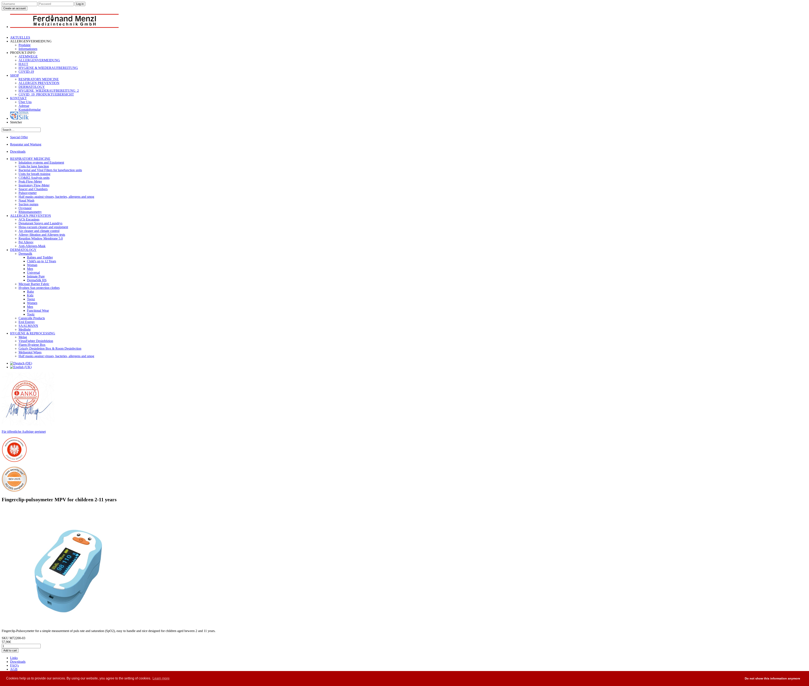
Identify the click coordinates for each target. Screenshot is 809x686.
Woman (32, 265)
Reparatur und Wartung (25, 144)
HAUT (23, 64)
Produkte (25, 45)
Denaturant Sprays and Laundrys (40, 223)
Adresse (24, 106)
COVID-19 (26, 71)
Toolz (31, 314)
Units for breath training (34, 174)
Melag (23, 337)
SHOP (14, 75)
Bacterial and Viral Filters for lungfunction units (50, 170)
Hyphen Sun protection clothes (39, 288)
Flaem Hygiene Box (32, 344)
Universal (33, 272)
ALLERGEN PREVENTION (39, 83)
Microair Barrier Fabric (34, 284)
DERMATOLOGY (32, 87)
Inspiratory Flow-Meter (34, 185)
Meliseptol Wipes (30, 352)
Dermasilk (25, 253)
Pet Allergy (26, 242)
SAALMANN (28, 326)
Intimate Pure (36, 276)
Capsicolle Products (32, 318)
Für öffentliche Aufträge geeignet (24, 431)
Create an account (14, 8)
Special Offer (19, 137)
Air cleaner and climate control (39, 231)
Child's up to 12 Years (41, 261)
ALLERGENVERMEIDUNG (39, 60)
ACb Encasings (29, 219)
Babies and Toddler (40, 257)
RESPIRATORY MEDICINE (39, 79)
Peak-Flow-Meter (30, 181)
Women (32, 303)
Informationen (28, 49)
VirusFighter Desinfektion (36, 341)
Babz (30, 291)
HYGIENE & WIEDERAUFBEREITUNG (48, 68)
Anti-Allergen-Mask (32, 246)
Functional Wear (38, 310)
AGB (13, 669)
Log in (80, 3)
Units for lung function (34, 166)
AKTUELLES (20, 37)
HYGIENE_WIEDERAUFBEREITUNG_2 (49, 90)
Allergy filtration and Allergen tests (42, 234)
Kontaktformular (30, 109)
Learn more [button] (161, 678)
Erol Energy (27, 322)
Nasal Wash (26, 200)
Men (30, 269)
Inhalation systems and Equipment (41, 162)
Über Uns (25, 102)
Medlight (25, 329)
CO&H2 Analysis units (34, 177)
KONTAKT (18, 98)
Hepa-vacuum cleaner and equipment (43, 227)
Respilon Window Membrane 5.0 (41, 238)
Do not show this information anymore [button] (772, 678)
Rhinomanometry (30, 212)
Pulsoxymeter (28, 193)
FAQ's (14, 665)
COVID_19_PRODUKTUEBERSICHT (46, 94)
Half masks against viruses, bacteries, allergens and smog (56, 196)
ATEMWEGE (28, 56)
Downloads (17, 151)
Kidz (30, 295)
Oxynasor (25, 208)
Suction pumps (28, 204)
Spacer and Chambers (33, 189)
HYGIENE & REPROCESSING (32, 333)
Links (14, 658)
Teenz (31, 299)
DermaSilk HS (37, 280)
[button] (737, 678)
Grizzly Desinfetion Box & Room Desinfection (50, 348)
